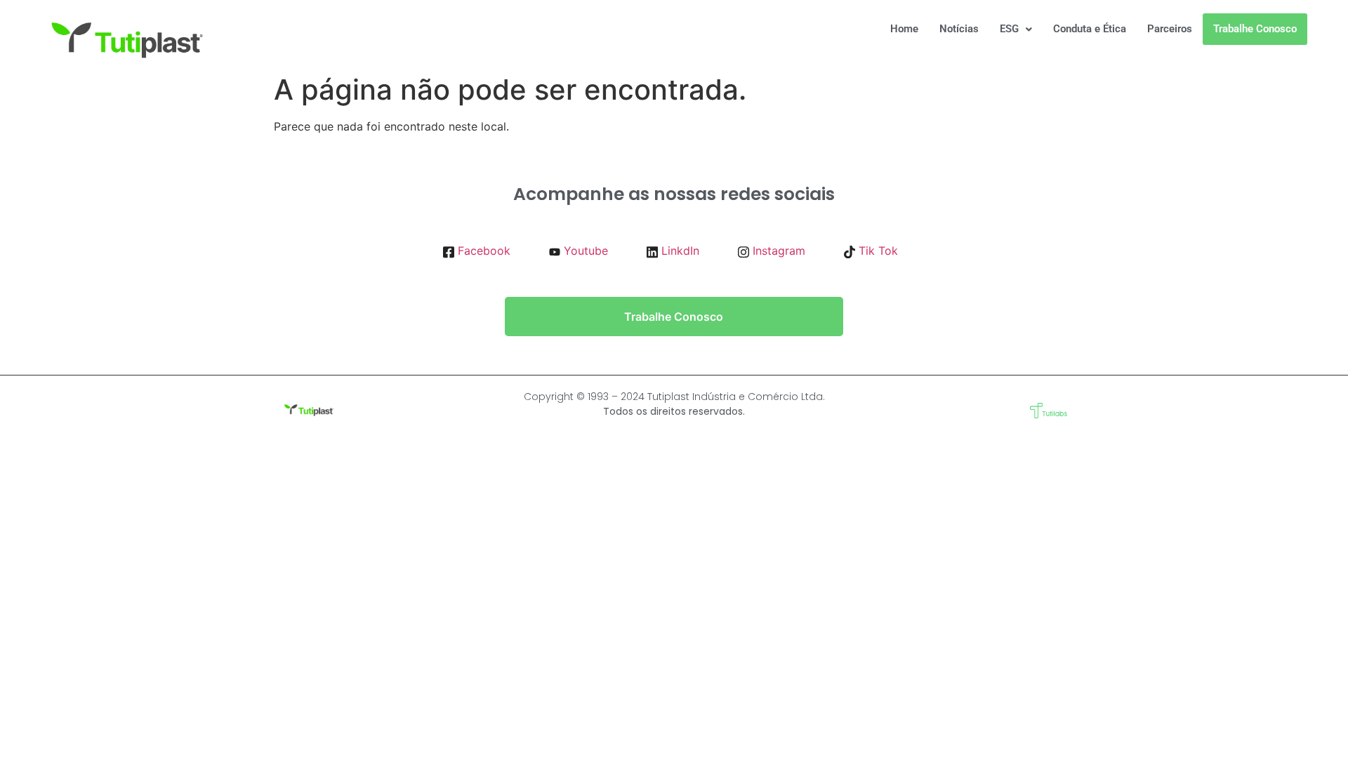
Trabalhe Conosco (1255, 28)
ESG (1009, 28)
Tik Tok (876, 251)
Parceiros (1169, 28)
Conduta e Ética (1089, 28)
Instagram (777, 251)
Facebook (482, 251)
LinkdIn (678, 251)
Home (904, 28)
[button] (1016, 29)
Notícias (959, 28)
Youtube (584, 251)
